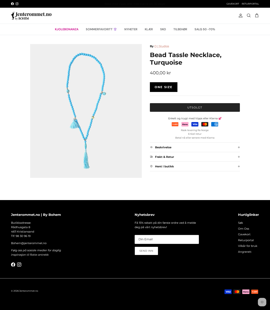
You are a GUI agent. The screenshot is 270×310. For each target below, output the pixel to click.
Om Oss (243, 228)
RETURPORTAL (250, 3)
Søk (240, 222)
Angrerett (244, 251)
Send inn (146, 250)
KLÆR (149, 29)
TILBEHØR (180, 29)
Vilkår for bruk (247, 246)
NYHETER (130, 29)
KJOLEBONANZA (66, 29)
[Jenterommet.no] (31, 15)
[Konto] (240, 15)
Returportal (246, 240)
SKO (163, 29)
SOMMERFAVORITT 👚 (101, 29)
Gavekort (244, 234)
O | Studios (161, 46)
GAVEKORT (232, 3)
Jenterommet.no (28, 290)
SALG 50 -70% (205, 29)
